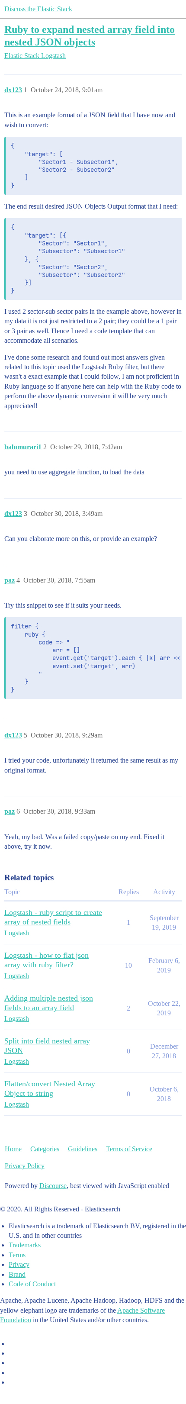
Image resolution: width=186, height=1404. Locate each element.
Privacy (19, 1264)
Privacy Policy (25, 1165)
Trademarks (25, 1245)
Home (13, 1149)
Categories (44, 1149)
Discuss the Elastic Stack (38, 9)
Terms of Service (129, 1149)
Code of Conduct (32, 1284)
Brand (17, 1274)
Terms (17, 1255)
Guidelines (82, 1149)
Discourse (53, 1185)
